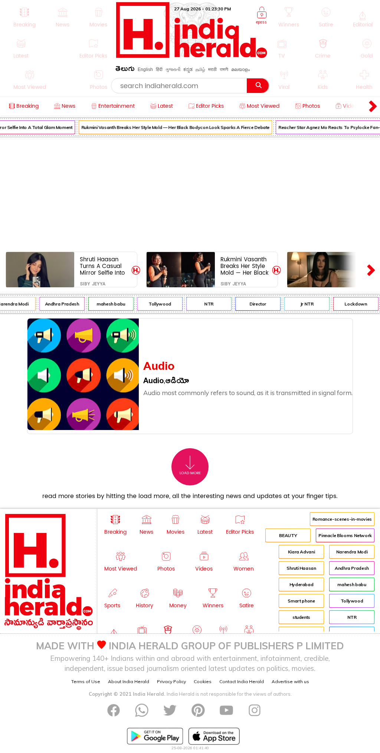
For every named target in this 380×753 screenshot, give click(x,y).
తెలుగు (125, 70)
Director (255, 304)
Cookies (203, 681)
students (301, 617)
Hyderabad (301, 584)
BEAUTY (288, 535)
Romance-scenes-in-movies (342, 519)
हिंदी (159, 69)
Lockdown (354, 304)
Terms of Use (85, 681)
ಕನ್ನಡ (188, 69)
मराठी (212, 69)
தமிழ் (200, 69)
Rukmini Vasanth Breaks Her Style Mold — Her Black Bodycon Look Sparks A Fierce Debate (173, 127)
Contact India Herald (241, 681)
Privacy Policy (171, 681)
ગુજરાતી (173, 69)
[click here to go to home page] (191, 56)
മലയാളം (240, 69)
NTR (206, 304)
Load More (190, 473)
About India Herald (128, 681)
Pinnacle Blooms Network (345, 535)
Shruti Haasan (301, 568)
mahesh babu (108, 304)
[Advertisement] (190, 193)
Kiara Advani (301, 552)
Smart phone (301, 601)
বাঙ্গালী (224, 69)
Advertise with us (290, 681)
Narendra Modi (351, 552)
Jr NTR (304, 304)
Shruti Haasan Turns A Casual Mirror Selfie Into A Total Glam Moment (102, 266)
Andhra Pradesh (60, 304)
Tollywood (157, 304)
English (145, 69)
